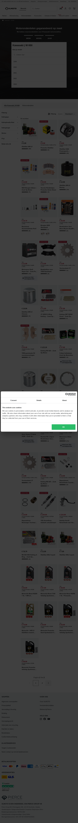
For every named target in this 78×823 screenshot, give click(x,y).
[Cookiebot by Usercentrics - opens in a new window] (67, 394)
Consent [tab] (13, 400)
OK (63, 427)
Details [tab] (39, 400)
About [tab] (64, 400)
